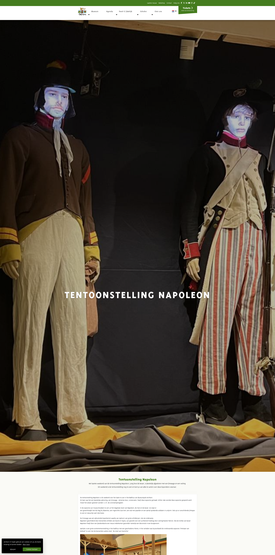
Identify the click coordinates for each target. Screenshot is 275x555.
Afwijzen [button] (13, 549)
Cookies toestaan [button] (31, 549)
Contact (169, 3)
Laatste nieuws (152, 3)
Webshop (162, 3)
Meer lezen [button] (26, 544)
